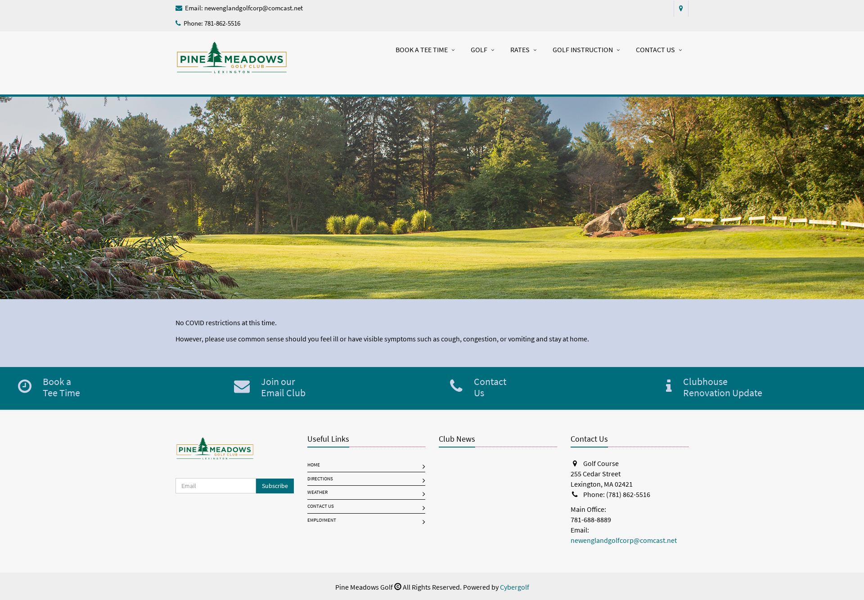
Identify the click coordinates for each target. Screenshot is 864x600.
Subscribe (275, 486)
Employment (321, 520)
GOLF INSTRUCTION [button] (583, 49)
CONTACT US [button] (655, 49)
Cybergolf (514, 587)
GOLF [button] (479, 49)
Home (313, 464)
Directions (320, 478)
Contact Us (320, 506)
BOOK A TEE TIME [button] (422, 49)
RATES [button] (520, 49)
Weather (317, 492)
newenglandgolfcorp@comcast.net (253, 8)
